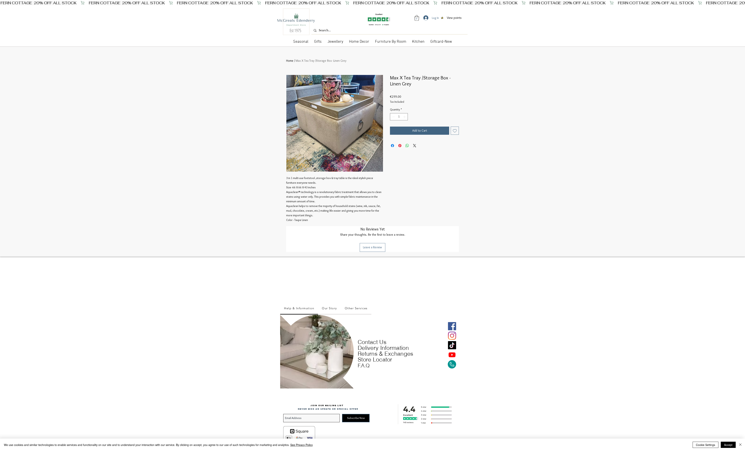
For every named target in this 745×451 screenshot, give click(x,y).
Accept (728, 445)
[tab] (299, 308)
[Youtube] (452, 355)
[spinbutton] (398, 116)
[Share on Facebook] (392, 145)
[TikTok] (452, 345)
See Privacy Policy (301, 445)
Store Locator (375, 359)
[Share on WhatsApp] (407, 145)
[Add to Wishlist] (455, 131)
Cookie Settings (705, 445)
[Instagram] (452, 336)
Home (289, 61)
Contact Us (372, 342)
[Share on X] (414, 145)
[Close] (740, 445)
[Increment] (404, 116)
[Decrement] (393, 116)
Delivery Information (383, 347)
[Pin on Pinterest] (400, 145)
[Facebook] (452, 326)
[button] (416, 18)
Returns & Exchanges (385, 353)
